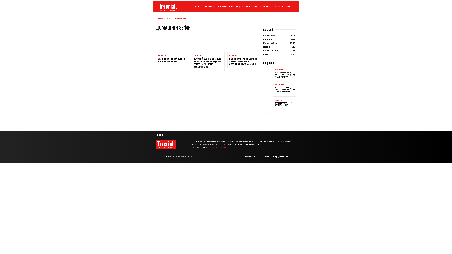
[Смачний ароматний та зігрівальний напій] (268, 102)
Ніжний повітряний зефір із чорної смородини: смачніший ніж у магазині (243, 61)
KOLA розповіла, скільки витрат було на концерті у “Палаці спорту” (285, 74)
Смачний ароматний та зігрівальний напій (283, 104)
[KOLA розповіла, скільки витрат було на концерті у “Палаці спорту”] (268, 73)
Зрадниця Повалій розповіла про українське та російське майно (285, 89)
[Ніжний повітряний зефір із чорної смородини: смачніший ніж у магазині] (243, 42)
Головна (159, 18)
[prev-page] (264, 113)
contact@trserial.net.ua (218, 147)
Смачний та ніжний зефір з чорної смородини (171, 60)
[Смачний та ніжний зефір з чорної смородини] (172, 42)
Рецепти (162, 55)
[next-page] (268, 113)
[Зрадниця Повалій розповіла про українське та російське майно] (268, 88)
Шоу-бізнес (279, 70)
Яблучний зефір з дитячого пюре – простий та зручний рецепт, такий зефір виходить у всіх (207, 62)
